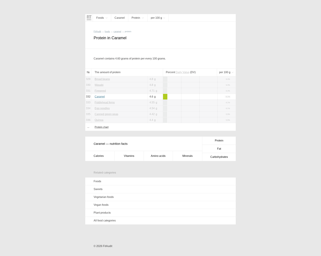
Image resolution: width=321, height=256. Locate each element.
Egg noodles (102, 108)
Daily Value (182, 72)
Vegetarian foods (104, 197)
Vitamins (129, 155)
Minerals (187, 155)
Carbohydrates (219, 156)
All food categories (105, 220)
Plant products (102, 212)
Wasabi (99, 84)
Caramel (100, 96)
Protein (219, 140)
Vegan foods (101, 204)
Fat (219, 148)
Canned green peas (106, 114)
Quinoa (99, 120)
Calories (99, 155)
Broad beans (102, 79)
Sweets (98, 189)
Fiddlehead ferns (105, 102)
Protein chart (102, 127)
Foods (97, 181)
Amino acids (158, 155)
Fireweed (100, 90)
